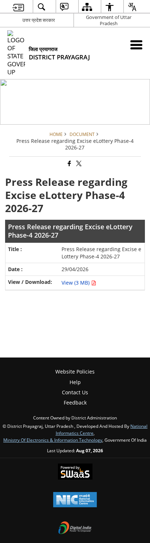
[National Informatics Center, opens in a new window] (75, 500)
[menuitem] (18, 6)
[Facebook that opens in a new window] (69, 164)
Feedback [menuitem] (75, 402)
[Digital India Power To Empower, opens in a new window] (75, 528)
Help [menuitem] (75, 382)
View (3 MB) (76, 282)
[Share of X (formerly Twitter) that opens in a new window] (78, 164)
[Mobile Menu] (136, 44)
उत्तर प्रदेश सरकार (38, 20)
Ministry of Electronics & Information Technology (52, 440)
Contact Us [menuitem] (75, 392)
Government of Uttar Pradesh (108, 20)
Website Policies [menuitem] (75, 371)
